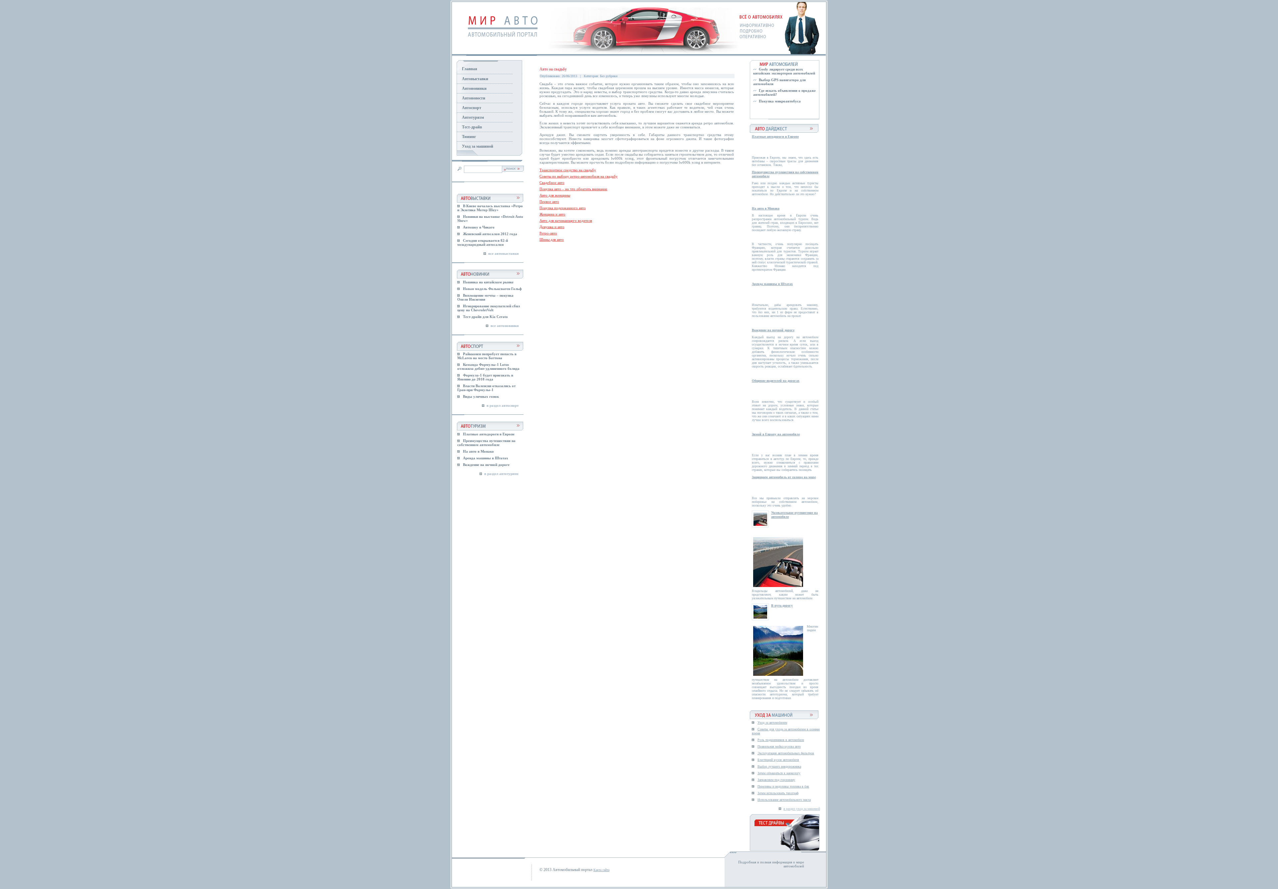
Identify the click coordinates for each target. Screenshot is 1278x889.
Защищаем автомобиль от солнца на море (784, 477)
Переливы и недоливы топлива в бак (783, 786)
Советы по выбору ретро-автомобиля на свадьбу (578, 176)
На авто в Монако (478, 451)
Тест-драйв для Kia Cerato (485, 317)
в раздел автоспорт (503, 405)
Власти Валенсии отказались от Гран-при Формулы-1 (486, 388)
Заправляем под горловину (776, 780)
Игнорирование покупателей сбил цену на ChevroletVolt (488, 308)
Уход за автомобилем (772, 722)
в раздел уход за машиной (801, 809)
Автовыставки (475, 78)
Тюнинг (469, 136)
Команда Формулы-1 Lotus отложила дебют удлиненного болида (488, 366)
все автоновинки (505, 326)
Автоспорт (471, 107)
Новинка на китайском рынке (488, 282)
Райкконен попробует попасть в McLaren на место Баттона (487, 356)
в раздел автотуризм (501, 474)
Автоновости (473, 98)
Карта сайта (601, 870)
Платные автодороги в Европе (489, 434)
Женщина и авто (552, 214)
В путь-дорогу (782, 605)
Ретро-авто (548, 233)
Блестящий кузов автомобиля (778, 760)
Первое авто (549, 202)
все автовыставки (503, 253)
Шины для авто (551, 239)
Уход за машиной (477, 146)
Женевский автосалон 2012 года (490, 234)
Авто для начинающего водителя (565, 220)
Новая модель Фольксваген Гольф (492, 289)
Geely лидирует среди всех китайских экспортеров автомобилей (784, 71)
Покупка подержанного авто (562, 208)
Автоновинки (474, 88)
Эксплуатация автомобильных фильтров (785, 753)
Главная (469, 69)
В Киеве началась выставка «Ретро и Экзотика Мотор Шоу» (490, 208)
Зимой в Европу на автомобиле (776, 434)
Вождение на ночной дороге (486, 465)
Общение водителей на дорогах (775, 380)
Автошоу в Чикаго (479, 227)
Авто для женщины (554, 195)
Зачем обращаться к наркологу (778, 773)
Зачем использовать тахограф (777, 793)
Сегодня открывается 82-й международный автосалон (482, 242)
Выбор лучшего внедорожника (779, 766)
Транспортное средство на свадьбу (567, 170)
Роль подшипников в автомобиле (780, 740)
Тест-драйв (472, 127)
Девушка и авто (551, 227)
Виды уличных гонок (481, 396)
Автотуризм (473, 117)
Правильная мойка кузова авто (779, 746)
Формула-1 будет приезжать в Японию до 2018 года (485, 377)
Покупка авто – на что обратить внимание (573, 189)
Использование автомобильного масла (784, 800)
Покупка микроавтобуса (780, 101)
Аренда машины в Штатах (485, 458)
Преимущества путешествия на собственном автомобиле (486, 443)
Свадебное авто (551, 183)
